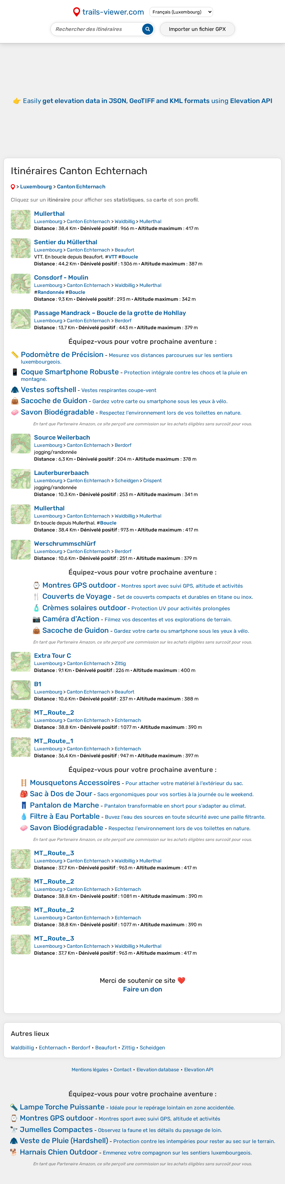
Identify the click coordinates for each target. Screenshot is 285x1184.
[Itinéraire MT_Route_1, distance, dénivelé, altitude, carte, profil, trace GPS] (21, 748)
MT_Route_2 (54, 712)
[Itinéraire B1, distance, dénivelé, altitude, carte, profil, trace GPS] (21, 691)
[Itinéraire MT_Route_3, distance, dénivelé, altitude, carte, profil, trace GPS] (21, 860)
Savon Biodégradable (57, 412)
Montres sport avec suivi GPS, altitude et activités (182, 586)
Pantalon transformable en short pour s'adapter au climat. (175, 806)
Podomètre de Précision (62, 354)
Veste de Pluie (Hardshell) (64, 1140)
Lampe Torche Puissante (62, 1106)
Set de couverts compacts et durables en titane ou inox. (185, 597)
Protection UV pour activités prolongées (180, 608)
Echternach (128, 720)
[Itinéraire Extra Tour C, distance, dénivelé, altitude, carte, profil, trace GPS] (21, 662)
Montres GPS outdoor (79, 585)
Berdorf (123, 321)
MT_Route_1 (53, 741)
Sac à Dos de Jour (61, 793)
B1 (37, 684)
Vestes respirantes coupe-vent (118, 390)
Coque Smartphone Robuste (70, 371)
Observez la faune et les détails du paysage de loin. (160, 1130)
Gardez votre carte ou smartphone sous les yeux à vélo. (160, 401)
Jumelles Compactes (56, 1129)
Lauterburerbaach (61, 473)
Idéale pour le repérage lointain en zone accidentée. (172, 1108)
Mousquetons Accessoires (75, 782)
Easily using (147, 101)
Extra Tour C (52, 655)
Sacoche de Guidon (54, 400)
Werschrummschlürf (65, 543)
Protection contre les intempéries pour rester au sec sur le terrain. (194, 1141)
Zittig (120, 663)
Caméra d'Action (70, 618)
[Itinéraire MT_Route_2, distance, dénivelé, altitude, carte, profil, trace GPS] (21, 719)
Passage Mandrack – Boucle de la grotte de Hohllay (110, 313)
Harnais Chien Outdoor (59, 1152)
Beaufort (124, 250)
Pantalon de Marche (64, 805)
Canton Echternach (88, 221)
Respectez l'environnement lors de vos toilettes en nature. (170, 413)
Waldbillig (125, 221)
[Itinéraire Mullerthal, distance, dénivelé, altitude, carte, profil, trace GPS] (21, 220)
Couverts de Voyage (77, 596)
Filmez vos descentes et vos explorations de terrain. (168, 619)
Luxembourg (48, 221)
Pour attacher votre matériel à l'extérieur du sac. (184, 783)
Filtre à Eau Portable (65, 816)
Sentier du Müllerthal (65, 242)
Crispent (152, 481)
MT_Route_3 (54, 853)
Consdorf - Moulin (61, 277)
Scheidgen (127, 481)
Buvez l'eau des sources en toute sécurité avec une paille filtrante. (185, 817)
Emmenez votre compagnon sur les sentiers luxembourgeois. (177, 1153)
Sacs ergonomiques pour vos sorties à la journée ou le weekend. (175, 794)
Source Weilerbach (62, 437)
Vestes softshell (48, 389)
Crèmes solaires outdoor (84, 607)
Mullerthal (49, 214)
